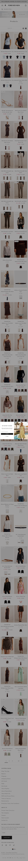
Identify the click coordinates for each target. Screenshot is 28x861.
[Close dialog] (27, 422)
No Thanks (7, 436)
